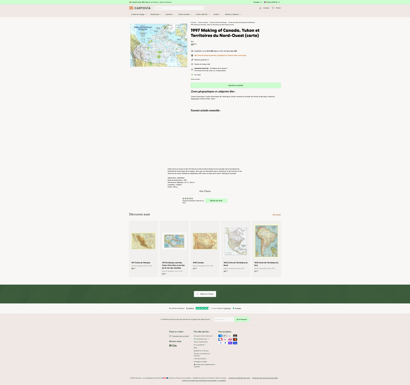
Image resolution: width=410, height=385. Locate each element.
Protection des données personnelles (265, 378)
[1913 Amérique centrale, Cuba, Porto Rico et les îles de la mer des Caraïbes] (174, 249)
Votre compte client (201, 342)
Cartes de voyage (138, 14)
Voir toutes (277, 215)
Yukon (212, 99)
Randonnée (155, 14)
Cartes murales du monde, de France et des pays (249, 97)
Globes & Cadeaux (232, 14)
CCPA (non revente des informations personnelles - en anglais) (204, 380)
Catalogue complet (200, 361)
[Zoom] (158, 45)
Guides (216, 14)
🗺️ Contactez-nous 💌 (201, 339)
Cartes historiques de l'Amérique (217, 97)
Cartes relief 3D (202, 14)
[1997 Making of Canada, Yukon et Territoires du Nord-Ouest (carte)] (236, 124)
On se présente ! (199, 345)
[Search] (202, 8)
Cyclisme (168, 14)
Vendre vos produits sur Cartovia (202, 355)
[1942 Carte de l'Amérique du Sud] (266, 248)
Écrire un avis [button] (216, 201)
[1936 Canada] (205, 246)
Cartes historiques (197, 97)
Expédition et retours (201, 351)
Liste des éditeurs (200, 358)
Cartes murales (184, 14)
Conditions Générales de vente (239, 378)
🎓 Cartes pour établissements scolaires (204, 365)
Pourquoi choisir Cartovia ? (203, 336)
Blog (195, 348)
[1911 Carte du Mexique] (143, 246)
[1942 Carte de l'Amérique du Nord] (235, 248)
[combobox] (257, 2)
